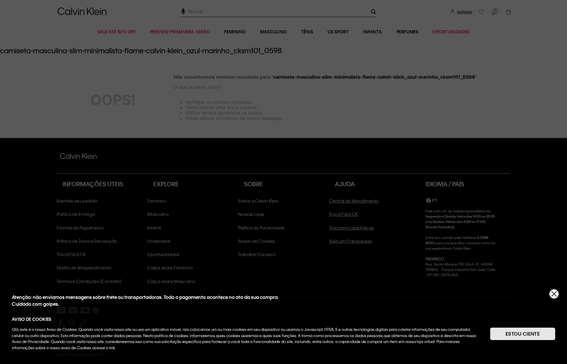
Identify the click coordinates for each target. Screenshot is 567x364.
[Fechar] (554, 294)
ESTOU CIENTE (523, 334)
